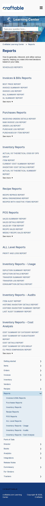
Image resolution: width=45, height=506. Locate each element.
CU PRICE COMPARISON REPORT (17, 350)
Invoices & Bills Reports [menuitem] (16, 398)
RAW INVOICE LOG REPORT (14, 122)
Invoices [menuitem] (7, 375)
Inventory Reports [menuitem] (13, 407)
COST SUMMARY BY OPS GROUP (17, 346)
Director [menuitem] (7, 444)
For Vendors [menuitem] (9, 472)
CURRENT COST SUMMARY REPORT (19, 164)
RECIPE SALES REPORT (13, 229)
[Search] (40, 29)
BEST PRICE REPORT (12, 84)
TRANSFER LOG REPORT (13, 281)
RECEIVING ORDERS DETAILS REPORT (19, 119)
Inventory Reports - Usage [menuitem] (17, 426)
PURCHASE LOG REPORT (14, 129)
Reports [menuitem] (7, 393)
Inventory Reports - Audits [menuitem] (17, 430)
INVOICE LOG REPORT (12, 91)
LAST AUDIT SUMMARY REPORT (17, 311)
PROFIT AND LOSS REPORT (15, 253)
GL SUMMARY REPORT (13, 98)
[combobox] (20, 29)
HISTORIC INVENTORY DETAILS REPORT (20, 305)
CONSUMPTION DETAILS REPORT (17, 284)
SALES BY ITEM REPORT (13, 226)
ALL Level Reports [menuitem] (13, 421)
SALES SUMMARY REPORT (14, 219)
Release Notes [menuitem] (10, 462)
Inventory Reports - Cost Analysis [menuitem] (20, 435)
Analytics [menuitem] (7, 453)
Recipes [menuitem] (7, 389)
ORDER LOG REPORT (12, 126)
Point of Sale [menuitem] (9, 439)
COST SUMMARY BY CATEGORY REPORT (21, 332)
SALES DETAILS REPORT (13, 222)
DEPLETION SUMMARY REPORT (17, 270)
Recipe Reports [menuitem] (12, 412)
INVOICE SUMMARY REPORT (15, 88)
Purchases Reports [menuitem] (14, 403)
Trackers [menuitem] (7, 476)
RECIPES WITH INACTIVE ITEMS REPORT (21, 202)
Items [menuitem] (6, 366)
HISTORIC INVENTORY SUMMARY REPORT (21, 308)
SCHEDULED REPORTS (13, 67)
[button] (40, 361)
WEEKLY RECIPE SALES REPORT (17, 233)
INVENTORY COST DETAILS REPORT (19, 167)
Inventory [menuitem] (8, 380)
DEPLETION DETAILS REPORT (16, 274)
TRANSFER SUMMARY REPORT (16, 277)
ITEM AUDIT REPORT (12, 301)
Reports (31, 44)
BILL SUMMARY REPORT (13, 94)
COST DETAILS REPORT (13, 343)
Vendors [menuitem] (7, 384)
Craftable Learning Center (13, 44)
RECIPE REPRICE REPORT (14, 195)
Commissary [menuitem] (9, 467)
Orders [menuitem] (6, 370)
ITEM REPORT (9, 160)
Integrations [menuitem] (9, 458)
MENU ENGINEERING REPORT (16, 198)
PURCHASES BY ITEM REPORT (16, 133)
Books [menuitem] (6, 449)
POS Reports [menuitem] (11, 416)
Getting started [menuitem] (10, 361)
